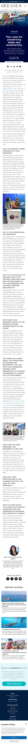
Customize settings (14, 741)
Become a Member (12, 701)
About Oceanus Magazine (12, 695)
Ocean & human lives (12, 711)
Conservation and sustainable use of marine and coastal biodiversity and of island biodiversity (14, 403)
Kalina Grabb (15, 57)
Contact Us (12, 697)
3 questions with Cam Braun (11, 629)
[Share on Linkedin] (14, 66)
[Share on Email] (17, 66)
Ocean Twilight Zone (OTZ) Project (14, 116)
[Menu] (25, 5)
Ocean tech (13, 713)
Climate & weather (12, 710)
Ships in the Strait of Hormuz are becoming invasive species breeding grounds (14, 604)
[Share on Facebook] (7, 66)
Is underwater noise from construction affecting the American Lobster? (14, 652)
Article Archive (12, 718)
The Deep (12, 708)
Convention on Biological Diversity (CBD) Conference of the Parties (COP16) (14, 89)
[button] (26, 724)
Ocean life (14, 31)
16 (11, 86)
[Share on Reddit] (20, 66)
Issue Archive (12, 719)
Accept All (14, 737)
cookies (3, 729)
